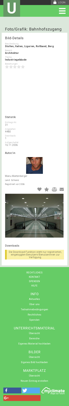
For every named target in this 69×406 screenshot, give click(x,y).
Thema (8, 57)
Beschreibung (11, 44)
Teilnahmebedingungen (34, 309)
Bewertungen (11, 64)
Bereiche (34, 338)
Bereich (8, 50)
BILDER (34, 352)
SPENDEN (34, 281)
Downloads (10, 136)
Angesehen (10, 129)
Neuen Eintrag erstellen (34, 381)
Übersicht (34, 333)
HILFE (34, 285)
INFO (34, 294)
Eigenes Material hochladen (34, 343)
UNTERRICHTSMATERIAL (34, 328)
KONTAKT (34, 277)
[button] (12, 390)
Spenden (34, 319)
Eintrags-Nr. (11, 122)
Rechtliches (34, 314)
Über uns (34, 304)
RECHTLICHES (34, 272)
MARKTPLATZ (34, 371)
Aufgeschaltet (12, 142)
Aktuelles (34, 299)
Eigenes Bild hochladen (34, 362)
